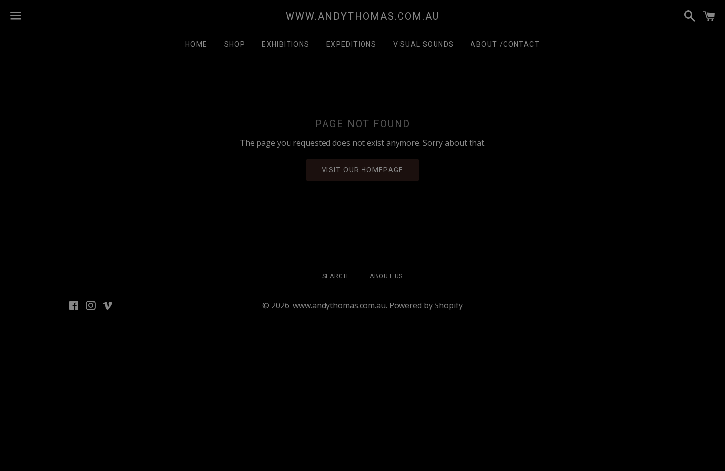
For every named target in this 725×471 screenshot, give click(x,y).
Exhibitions (285, 44)
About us (386, 276)
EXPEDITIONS (351, 44)
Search (335, 276)
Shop (235, 44)
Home (196, 44)
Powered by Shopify (426, 305)
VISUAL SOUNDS (423, 44)
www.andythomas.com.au (362, 16)
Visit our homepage (362, 170)
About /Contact (505, 44)
